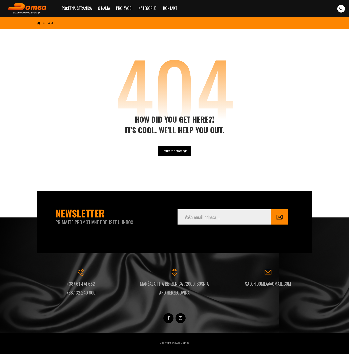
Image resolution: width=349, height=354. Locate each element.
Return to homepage (174, 151)
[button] (341, 9)
